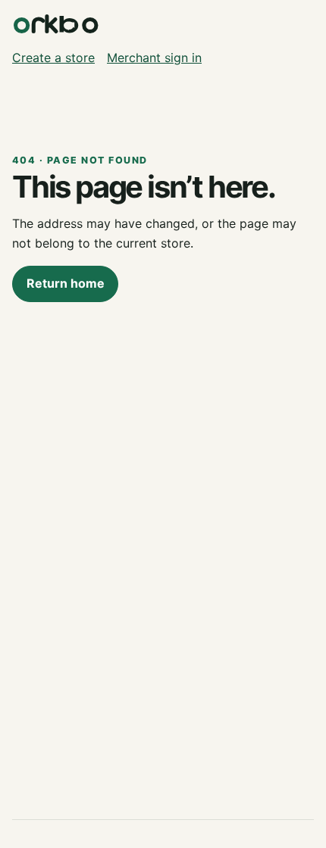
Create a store (53, 57)
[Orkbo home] (56, 24)
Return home (66, 283)
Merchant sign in (154, 57)
